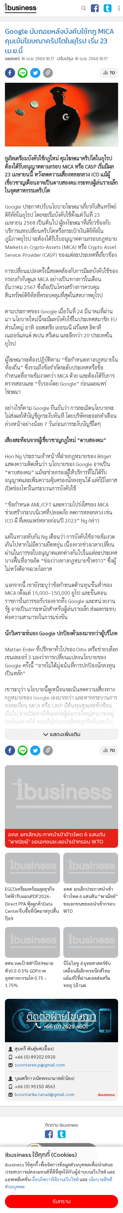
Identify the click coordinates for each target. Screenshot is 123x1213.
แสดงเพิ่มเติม (64, 734)
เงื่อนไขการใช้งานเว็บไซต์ (55, 1179)
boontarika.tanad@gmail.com (44, 1094)
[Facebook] (95, 8)
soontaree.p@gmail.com (40, 1064)
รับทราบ (61, 1201)
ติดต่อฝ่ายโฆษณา (61, 1016)
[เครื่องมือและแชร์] (119, 8)
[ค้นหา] (83, 8)
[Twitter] (108, 8)
